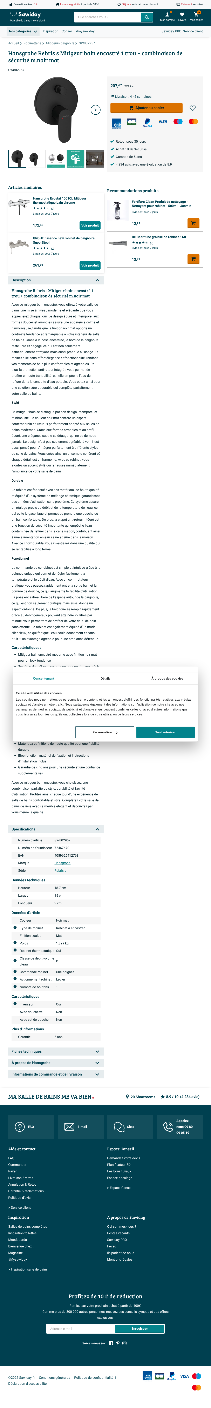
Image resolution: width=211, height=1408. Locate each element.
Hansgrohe (62, 863)
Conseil (67, 31)
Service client (193, 31)
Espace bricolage (119, 1177)
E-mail (82, 1126)
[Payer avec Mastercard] (193, 121)
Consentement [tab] (43, 678)
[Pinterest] (117, 1343)
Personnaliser (103, 732)
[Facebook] (111, 1343)
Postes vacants (118, 1233)
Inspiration (50, 31)
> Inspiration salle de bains (28, 1269)
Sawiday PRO (171, 31)
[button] (192, 108)
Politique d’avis (19, 1197)
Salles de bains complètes (27, 1226)
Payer (12, 1171)
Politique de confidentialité (94, 1377)
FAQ (31, 1126)
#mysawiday (85, 31)
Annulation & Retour (23, 1184)
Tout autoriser (165, 732)
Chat (130, 1126)
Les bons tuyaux (119, 1171)
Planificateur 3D (119, 1164)
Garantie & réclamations (26, 1191)
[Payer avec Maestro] (178, 121)
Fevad (111, 1246)
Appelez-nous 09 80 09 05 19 (184, 1126)
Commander (17, 1164)
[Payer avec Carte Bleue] (131, 122)
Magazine (15, 1253)
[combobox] (108, 17)
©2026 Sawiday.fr (21, 1377)
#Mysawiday (17, 1259)
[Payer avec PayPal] (147, 123)
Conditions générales (54, 1377)
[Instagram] (124, 1343)
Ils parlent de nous (120, 1253)
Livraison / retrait (20, 1177)
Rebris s (60, 870)
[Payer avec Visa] (162, 121)
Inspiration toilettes (22, 1233)
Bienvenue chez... (21, 1246)
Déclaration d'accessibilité (27, 1383)
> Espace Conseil (119, 1187)
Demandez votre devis (123, 1158)
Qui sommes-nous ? (121, 1226)
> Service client (19, 1207)
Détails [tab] (106, 678)
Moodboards (17, 1239)
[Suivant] (96, 110)
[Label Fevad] (116, 124)
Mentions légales (119, 1259)
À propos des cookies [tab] (167, 678)
